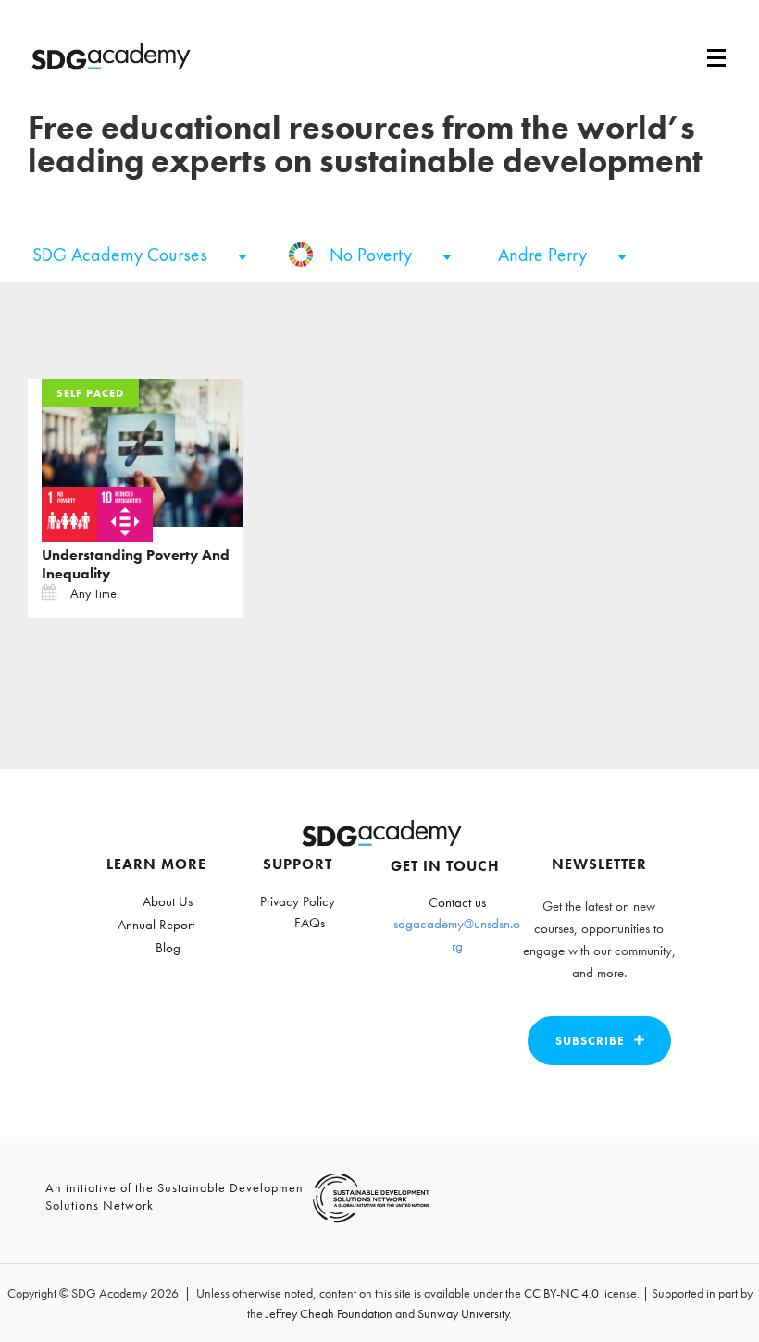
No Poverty (373, 254)
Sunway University (463, 1313)
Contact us (457, 902)
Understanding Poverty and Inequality (136, 564)
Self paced (90, 393)
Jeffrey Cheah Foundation (329, 1313)
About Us (168, 901)
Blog (168, 947)
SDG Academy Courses (122, 254)
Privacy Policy (297, 901)
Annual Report (156, 924)
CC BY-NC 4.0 (561, 1293)
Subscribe (590, 1041)
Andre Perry (544, 254)
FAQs (309, 922)
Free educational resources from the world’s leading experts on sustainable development (365, 144)
